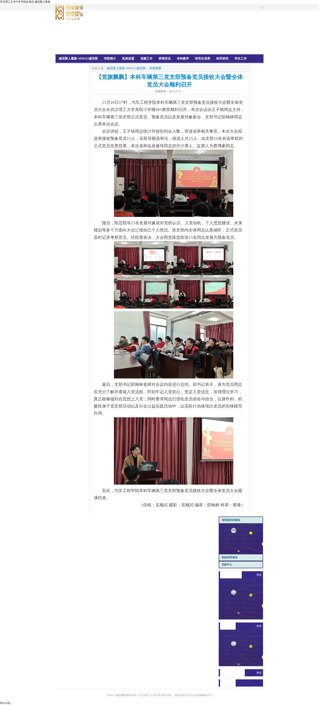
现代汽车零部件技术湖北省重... (241, 525)
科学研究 (222, 58)
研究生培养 (202, 58)
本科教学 (183, 58)
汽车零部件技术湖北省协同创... (241, 534)
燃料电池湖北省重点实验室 (239, 539)
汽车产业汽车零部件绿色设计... (241, 543)
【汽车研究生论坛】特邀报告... (241, 598)
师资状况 (165, 58)
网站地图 (5, 703)
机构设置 (128, 58)
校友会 (63, 66)
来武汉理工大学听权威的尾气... (241, 650)
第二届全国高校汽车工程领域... (241, 594)
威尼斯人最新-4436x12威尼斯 (78, 58)
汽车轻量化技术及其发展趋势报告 (242, 585)
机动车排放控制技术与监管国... (241, 663)
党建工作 (146, 58)
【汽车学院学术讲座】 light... (239, 589)
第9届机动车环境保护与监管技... (241, 631)
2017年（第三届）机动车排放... (241, 659)
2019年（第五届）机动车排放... (241, 654)
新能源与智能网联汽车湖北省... (241, 530)
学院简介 (110, 58)
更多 (259, 574)
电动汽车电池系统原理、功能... (241, 580)
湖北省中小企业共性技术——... (241, 548)
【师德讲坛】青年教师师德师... (241, 617)
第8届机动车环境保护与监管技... (241, 645)
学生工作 (241, 58)
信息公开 (80, 66)
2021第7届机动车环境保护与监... (241, 636)
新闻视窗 (155, 68)
